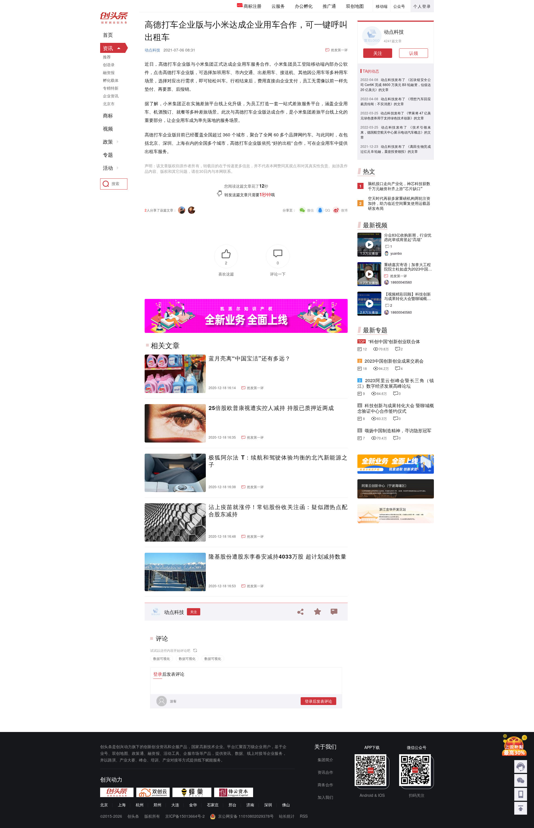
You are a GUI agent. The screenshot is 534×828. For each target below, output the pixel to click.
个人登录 (422, 6)
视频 (108, 128)
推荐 (107, 57)
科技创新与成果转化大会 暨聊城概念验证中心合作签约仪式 (395, 408)
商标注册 (252, 6)
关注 (193, 611)
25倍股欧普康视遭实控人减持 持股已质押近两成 (271, 407)
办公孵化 (304, 6)
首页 (108, 34)
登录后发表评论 (318, 701)
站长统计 (287, 816)
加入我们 (325, 797)
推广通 (329, 6)
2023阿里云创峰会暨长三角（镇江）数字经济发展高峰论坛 (395, 383)
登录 (157, 674)
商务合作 (325, 784)
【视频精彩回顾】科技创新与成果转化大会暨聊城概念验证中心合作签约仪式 (407, 298)
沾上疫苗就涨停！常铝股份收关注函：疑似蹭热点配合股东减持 (278, 510)
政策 (108, 141)
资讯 (108, 47)
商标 (108, 115)
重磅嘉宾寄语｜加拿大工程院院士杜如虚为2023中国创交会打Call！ (408, 269)
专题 (108, 154)
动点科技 (152, 50)
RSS (304, 816)
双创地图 (355, 6)
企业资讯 (110, 96)
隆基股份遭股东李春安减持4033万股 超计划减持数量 (278, 556)
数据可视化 (161, 658)
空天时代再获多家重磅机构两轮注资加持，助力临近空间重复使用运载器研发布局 (399, 203)
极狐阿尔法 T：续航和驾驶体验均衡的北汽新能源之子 (278, 461)
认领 (413, 53)
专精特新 (110, 88)
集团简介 (325, 759)
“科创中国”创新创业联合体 (394, 341)
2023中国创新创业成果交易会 (394, 361)
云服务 (278, 6)
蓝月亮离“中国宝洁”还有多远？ (250, 358)
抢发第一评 (339, 49)
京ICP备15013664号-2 (185, 816)
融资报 (109, 72)
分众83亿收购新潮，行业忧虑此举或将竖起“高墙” (407, 237)
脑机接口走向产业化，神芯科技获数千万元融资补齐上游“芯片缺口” (399, 186)
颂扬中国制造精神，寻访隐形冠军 (398, 430)
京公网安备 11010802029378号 (246, 816)
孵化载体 (110, 80)
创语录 (109, 64)
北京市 (109, 103)
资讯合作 (325, 772)
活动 (108, 167)
